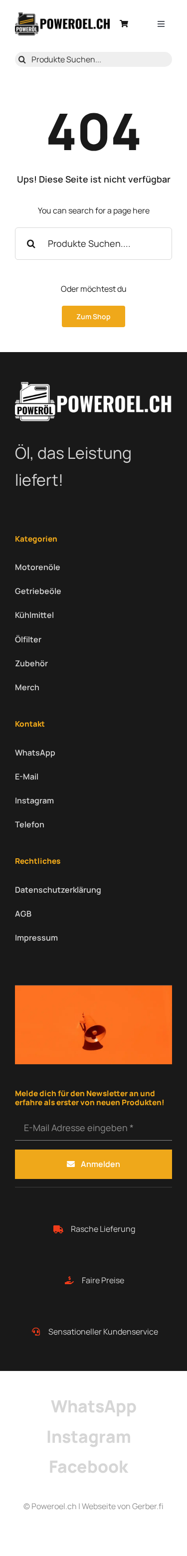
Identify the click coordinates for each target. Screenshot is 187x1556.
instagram (88, 1436)
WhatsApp (94, 1405)
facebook (88, 1466)
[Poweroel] (62, 16)
